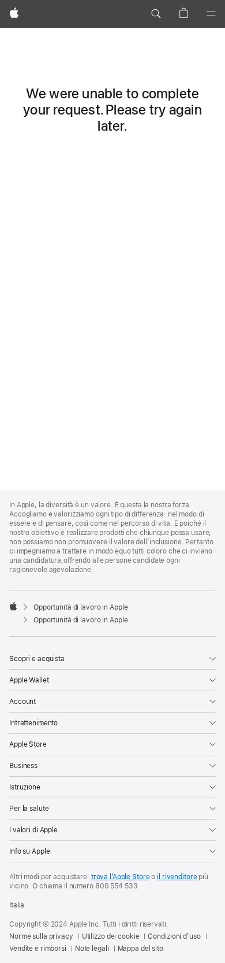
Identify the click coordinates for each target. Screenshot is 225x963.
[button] (156, 14)
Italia (16, 905)
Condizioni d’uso (174, 936)
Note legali (92, 948)
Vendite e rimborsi (37, 948)
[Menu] (211, 14)
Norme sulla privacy (41, 936)
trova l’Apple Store (120, 877)
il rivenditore (177, 877)
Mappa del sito (140, 948)
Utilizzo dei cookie (111, 936)
